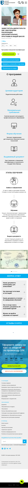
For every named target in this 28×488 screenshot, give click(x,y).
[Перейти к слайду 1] (11, 271)
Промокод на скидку (10, 68)
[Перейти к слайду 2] (12, 271)
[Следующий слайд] (27, 259)
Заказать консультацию (11, 60)
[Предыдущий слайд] (1, 259)
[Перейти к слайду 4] (15, 271)
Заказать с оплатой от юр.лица (13, 64)
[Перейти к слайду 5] (16, 271)
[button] (22, 2)
